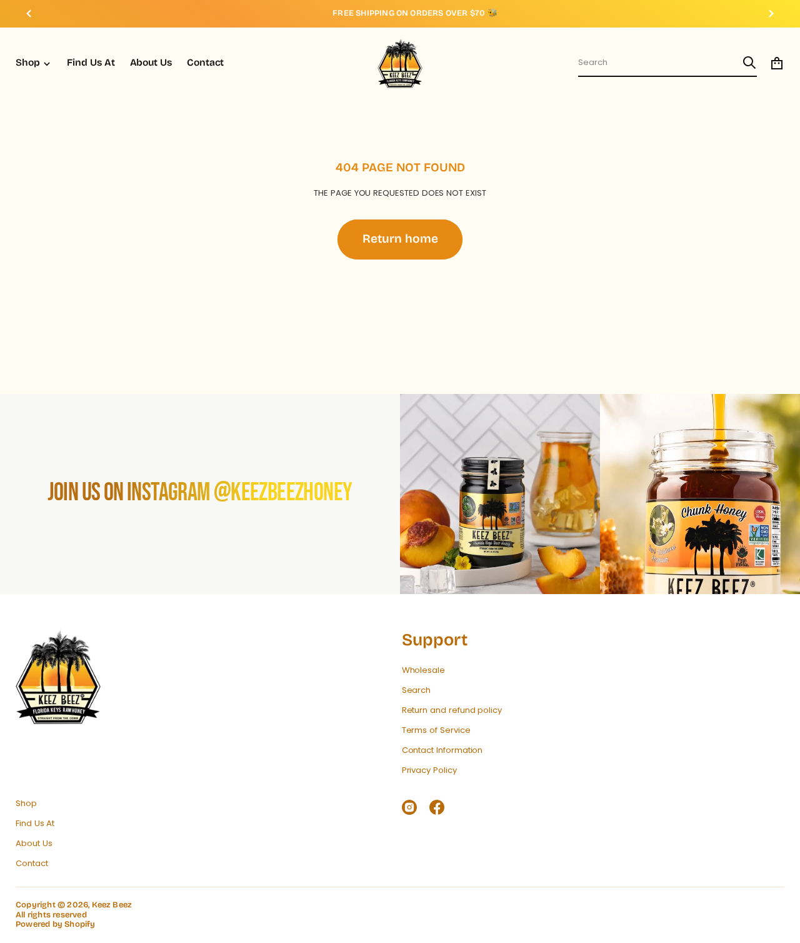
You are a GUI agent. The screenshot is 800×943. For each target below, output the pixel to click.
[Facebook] (437, 807)
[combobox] (657, 62)
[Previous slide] (28, 14)
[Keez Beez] (400, 63)
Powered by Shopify (56, 924)
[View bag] (777, 63)
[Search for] (749, 62)
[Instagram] (409, 807)
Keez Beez (112, 905)
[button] (667, 63)
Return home (400, 238)
